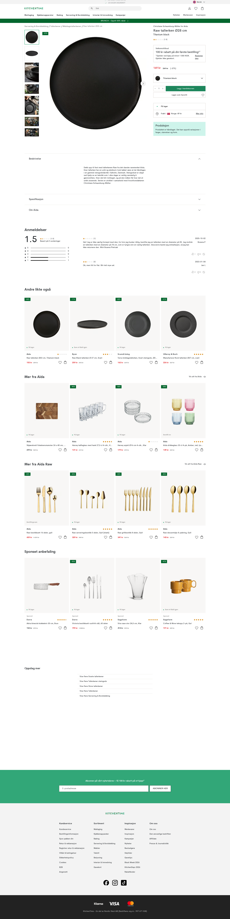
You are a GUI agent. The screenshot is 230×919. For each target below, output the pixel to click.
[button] (160, 40)
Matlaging (29, 15)
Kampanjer (121, 15)
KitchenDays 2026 (132, 867)
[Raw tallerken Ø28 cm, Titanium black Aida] (95, 83)
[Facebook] (106, 883)
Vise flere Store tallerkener (91, 686)
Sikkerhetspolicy (66, 858)
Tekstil (96, 853)
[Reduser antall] (155, 88)
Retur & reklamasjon (68, 843)
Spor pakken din (66, 839)
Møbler (97, 848)
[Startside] (33, 8)
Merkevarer (188, 15)
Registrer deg (199, 57)
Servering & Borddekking (78, 15)
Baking (60, 15)
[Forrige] (48, 83)
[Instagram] (115, 883)
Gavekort (97, 867)
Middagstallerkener (72, 26)
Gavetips (128, 858)
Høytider (128, 853)
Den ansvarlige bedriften (160, 834)
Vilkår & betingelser (67, 853)
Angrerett (63, 872)
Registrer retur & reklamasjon (71, 848)
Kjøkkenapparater (45, 15)
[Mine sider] (189, 8)
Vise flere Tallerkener (89, 691)
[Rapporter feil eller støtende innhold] (204, 254)
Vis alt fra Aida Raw (193, 464)
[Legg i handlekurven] (65, 362)
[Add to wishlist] (60, 362)
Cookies (62, 862)
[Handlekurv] (202, 8)
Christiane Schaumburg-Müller (166, 26)
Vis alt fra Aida (195, 377)
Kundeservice (65, 829)
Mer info (199, 114)
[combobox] (199, 2)
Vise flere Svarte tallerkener (92, 676)
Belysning (98, 858)
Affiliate (152, 839)
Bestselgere (130, 848)
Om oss (152, 829)
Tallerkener (55, 26)
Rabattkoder (130, 872)
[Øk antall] (163, 88)
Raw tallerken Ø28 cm (92, 26)
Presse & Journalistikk (159, 843)
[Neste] (143, 83)
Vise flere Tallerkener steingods (93, 681)
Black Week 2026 (132, 862)
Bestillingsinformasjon (68, 834)
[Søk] (92, 8)
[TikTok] (123, 883)
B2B (61, 867)
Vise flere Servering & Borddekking (95, 696)
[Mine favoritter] (196, 8)
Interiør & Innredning (103, 15)
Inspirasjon (201, 15)
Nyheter (176, 15)
